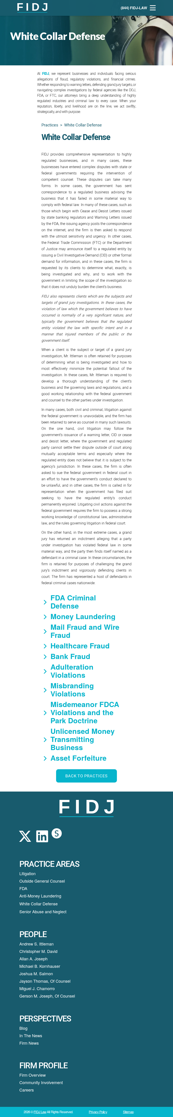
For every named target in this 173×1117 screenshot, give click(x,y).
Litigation (27, 873)
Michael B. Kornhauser (39, 966)
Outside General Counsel (42, 881)
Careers (26, 1090)
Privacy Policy (98, 1111)
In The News (30, 1035)
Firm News (29, 1043)
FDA (23, 888)
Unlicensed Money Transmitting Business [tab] (82, 739)
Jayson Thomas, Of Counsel (45, 981)
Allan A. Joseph (33, 958)
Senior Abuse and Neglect (42, 911)
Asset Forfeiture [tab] (78, 757)
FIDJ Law (40, 1111)
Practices (49, 125)
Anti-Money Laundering (40, 896)
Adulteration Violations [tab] (71, 670)
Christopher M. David (38, 951)
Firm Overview (32, 1075)
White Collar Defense (38, 903)
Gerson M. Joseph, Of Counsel (47, 996)
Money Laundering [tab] (83, 616)
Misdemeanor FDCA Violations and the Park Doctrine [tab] (84, 712)
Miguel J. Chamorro (37, 988)
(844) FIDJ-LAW (134, 7)
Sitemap (128, 1111)
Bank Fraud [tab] (70, 656)
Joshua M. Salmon (36, 973)
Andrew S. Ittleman (36, 944)
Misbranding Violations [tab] (72, 689)
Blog (23, 1028)
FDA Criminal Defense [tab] (73, 601)
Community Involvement (41, 1082)
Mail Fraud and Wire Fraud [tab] (84, 630)
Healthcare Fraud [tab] (80, 645)
